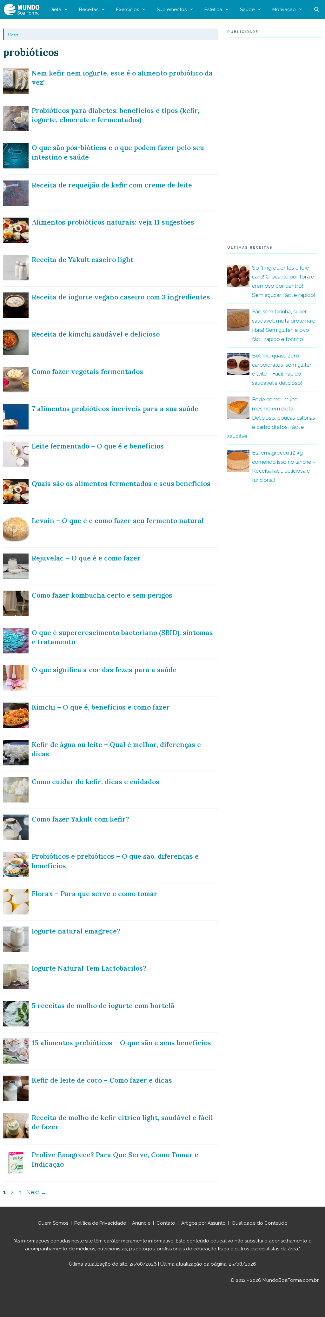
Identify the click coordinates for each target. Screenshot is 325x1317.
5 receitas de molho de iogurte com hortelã (103, 1005)
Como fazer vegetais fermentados (87, 371)
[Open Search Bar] (316, 9)
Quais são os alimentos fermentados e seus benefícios (121, 483)
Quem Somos (53, 1223)
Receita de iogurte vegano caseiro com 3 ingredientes (121, 297)
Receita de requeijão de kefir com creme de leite (112, 185)
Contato (165, 1223)
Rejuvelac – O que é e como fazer (86, 558)
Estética (213, 9)
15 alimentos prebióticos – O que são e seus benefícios (121, 1043)
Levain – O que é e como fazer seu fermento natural (118, 520)
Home (13, 34)
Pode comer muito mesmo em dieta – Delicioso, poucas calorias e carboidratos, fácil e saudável (271, 417)
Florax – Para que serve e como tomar (94, 893)
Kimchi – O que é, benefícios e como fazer (101, 707)
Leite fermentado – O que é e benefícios (98, 446)
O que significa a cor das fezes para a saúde (104, 669)
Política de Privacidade (100, 1223)
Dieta (55, 9)
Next (36, 1192)
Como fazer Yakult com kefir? (80, 819)
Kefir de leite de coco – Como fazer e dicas (102, 1080)
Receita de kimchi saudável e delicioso (96, 334)
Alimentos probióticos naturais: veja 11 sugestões (113, 222)
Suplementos (172, 9)
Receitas (88, 9)
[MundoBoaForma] (23, 9)
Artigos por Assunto (203, 1223)
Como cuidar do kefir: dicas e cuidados (95, 781)
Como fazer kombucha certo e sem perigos (102, 595)
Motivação (284, 9)
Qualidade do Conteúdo (260, 1223)
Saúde (247, 9)
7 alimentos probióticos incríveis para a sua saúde (115, 408)
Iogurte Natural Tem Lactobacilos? (89, 968)
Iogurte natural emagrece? (76, 931)
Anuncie (141, 1223)
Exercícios (127, 9)
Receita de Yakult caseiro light (82, 259)
